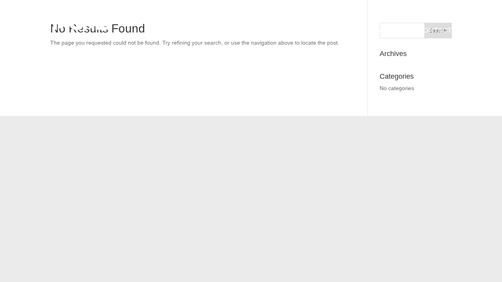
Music (348, 30)
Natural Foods (221, 30)
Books (314, 30)
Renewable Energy (270, 30)
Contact (435, 30)
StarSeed (389, 30)
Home (184, 30)
